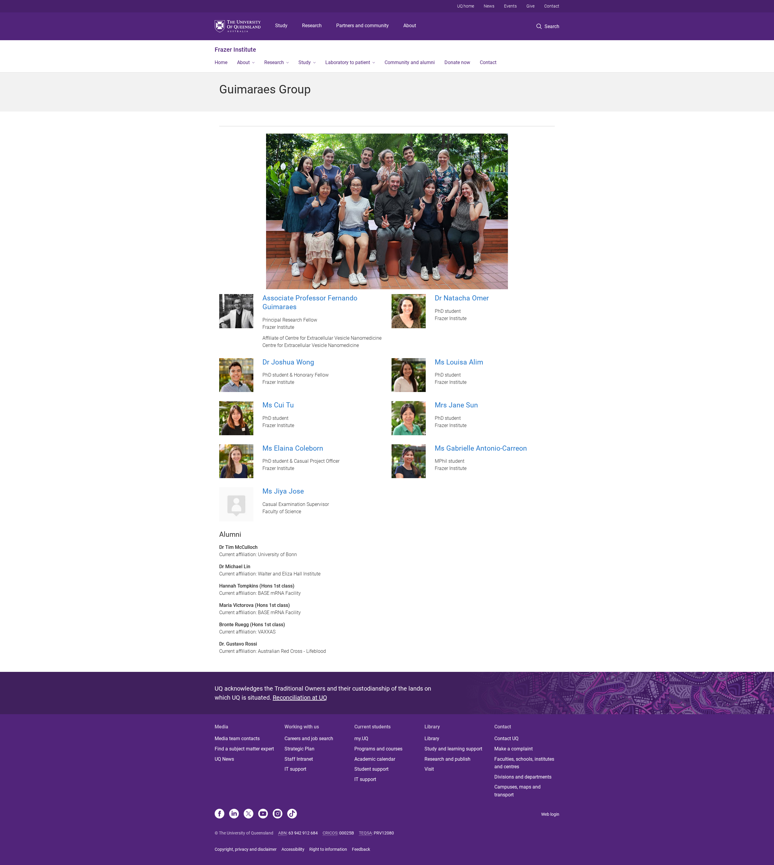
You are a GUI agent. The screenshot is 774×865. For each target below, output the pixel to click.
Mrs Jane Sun (456, 405)
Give (530, 6)
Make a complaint (513, 749)
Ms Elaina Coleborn (292, 448)
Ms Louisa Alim (459, 362)
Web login (550, 814)
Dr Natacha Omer (462, 298)
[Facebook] (219, 814)
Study (281, 25)
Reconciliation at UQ (300, 697)
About (409, 25)
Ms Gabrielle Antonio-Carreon (481, 448)
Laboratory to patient (347, 62)
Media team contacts (237, 738)
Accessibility (292, 849)
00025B (346, 833)
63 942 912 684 (303, 833)
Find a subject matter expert (244, 749)
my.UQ (361, 738)
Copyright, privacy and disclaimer (246, 849)
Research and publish (447, 759)
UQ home (465, 6)
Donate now (457, 62)
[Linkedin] (234, 814)
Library (431, 738)
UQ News (224, 759)
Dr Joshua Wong (288, 362)
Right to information (328, 849)
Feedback (361, 849)
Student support (371, 769)
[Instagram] (277, 814)
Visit (429, 769)
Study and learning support (453, 749)
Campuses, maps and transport (517, 791)
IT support (295, 769)
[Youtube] (263, 814)
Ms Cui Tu (278, 405)
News (489, 6)
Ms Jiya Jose (283, 491)
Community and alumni (410, 62)
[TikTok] (292, 814)
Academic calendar (374, 759)
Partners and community (362, 25)
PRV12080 (384, 833)
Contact (551, 6)
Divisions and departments (522, 777)
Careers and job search (309, 738)
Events (510, 6)
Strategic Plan (299, 749)
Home (221, 62)
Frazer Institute (235, 49)
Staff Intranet (299, 759)
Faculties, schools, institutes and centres (524, 763)
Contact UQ (506, 738)
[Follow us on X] (248, 814)
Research (312, 25)
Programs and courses (378, 749)
